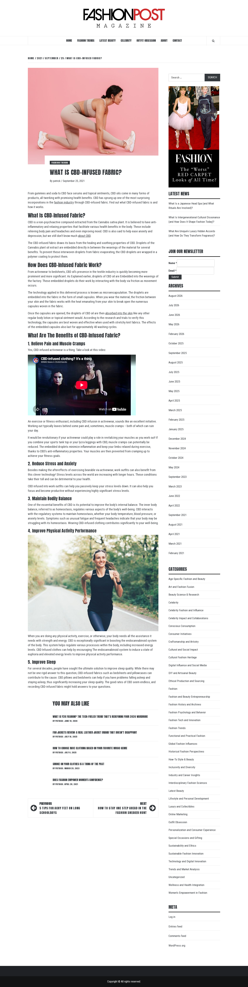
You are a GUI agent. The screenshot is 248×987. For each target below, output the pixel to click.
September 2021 (178, 515)
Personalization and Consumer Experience (192, 830)
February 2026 (176, 334)
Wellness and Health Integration (186, 885)
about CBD (84, 236)
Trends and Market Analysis (184, 869)
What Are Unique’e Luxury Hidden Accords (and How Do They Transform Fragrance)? (192, 233)
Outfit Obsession (146, 40)
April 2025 (174, 400)
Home (69, 40)
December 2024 (177, 438)
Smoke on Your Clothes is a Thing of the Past (78, 764)
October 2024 (176, 457)
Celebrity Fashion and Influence (186, 610)
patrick (57, 181)
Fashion (173, 688)
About (164, 40)
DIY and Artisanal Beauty (182, 673)
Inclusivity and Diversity (182, 767)
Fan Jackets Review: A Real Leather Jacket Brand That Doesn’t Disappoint (95, 732)
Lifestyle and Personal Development (189, 798)
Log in (172, 917)
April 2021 (174, 534)
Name (173, 263)
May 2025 (174, 391)
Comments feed (177, 936)
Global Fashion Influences (183, 743)
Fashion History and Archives (185, 704)
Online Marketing (178, 814)
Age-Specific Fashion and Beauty (187, 579)
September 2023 (178, 476)
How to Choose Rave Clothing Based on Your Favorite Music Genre (90, 748)
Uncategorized (177, 877)
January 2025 (176, 429)
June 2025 (174, 381)
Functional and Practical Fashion (187, 735)
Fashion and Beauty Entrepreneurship (189, 696)
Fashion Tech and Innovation (184, 720)
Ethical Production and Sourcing (186, 681)
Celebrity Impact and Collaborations (188, 618)
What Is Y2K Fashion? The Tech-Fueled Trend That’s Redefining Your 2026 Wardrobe (100, 717)
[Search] (213, 41)
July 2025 (174, 372)
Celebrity (126, 40)
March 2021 (175, 543)
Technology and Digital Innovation (187, 861)
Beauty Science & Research (184, 594)
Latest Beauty (107, 40)
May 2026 (174, 324)
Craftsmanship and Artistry (184, 641)
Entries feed (175, 926)
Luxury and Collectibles (181, 806)
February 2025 (176, 419)
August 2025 (176, 362)
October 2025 (176, 343)
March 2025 (175, 410)
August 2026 (176, 295)
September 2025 (178, 353)
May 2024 (174, 467)
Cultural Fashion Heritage (183, 657)
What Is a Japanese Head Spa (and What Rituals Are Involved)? (191, 206)
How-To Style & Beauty (181, 759)
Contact (177, 40)
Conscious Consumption (182, 626)
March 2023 (175, 486)
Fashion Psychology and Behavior (187, 712)
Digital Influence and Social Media (188, 665)
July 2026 (174, 305)
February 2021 (176, 553)
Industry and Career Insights (184, 775)
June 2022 (174, 496)
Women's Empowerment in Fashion (188, 892)
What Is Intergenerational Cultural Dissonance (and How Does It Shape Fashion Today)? (194, 219)
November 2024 (177, 448)
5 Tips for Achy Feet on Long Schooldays (59, 808)
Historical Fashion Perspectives (186, 751)
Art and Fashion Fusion (181, 586)
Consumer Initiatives (180, 634)
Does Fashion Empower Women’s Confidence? (78, 780)
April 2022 (174, 505)
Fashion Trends (85, 40)
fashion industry (64, 202)
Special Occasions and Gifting (185, 838)
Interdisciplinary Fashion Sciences (188, 783)
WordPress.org (177, 945)
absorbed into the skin (119, 313)
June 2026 (174, 315)
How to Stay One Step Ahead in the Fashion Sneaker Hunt (122, 808)
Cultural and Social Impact (183, 649)
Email (172, 270)
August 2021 (176, 524)
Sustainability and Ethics (182, 845)
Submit (175, 277)
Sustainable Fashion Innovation (186, 853)
